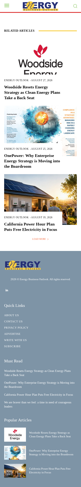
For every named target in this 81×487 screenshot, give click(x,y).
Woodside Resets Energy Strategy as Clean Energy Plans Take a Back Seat (32, 92)
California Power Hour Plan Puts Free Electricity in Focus (38, 394)
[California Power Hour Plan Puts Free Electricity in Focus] (40, 199)
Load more (39, 239)
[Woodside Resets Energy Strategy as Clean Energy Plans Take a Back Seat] (40, 62)
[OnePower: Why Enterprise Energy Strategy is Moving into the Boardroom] (40, 131)
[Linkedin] (6, 290)
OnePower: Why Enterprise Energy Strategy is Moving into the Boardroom (32, 161)
